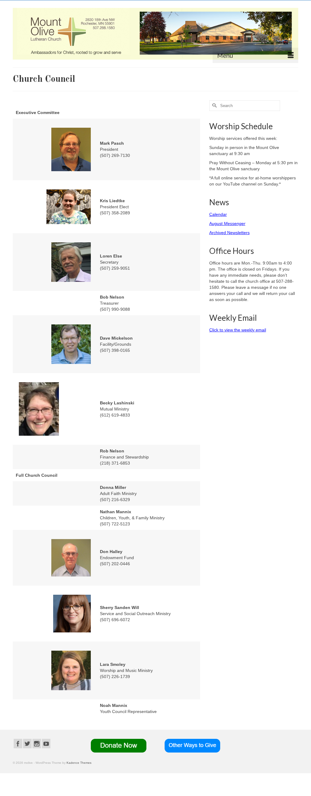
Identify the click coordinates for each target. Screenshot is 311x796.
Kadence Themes (79, 762)
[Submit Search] (213, 105)
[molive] (155, 34)
